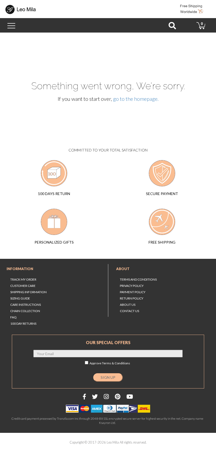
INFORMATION (20, 269)
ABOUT (123, 269)
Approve (110, 363)
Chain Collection (25, 311)
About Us (127, 305)
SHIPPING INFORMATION (28, 292)
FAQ (13, 317)
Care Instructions (25, 305)
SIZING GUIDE (20, 298)
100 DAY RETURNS (23, 323)
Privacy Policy (132, 286)
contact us (129, 311)
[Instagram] (106, 396)
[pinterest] (117, 396)
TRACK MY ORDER (23, 279)
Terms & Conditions (116, 363)
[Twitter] (95, 396)
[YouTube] (129, 396)
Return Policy (131, 298)
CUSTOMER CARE (23, 286)
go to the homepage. (136, 99)
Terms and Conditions (138, 279)
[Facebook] (84, 396)
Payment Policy (132, 292)
